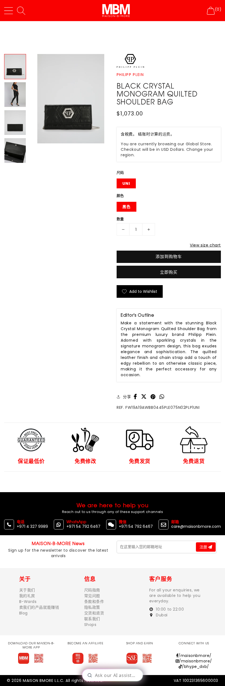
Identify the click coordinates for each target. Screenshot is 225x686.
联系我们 (92, 619)
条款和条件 (94, 601)
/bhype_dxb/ (195, 666)
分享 (127, 396)
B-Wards (28, 601)
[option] (71, 98)
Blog (23, 613)
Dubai (161, 615)
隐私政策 (92, 607)
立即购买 (169, 272)
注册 (203, 547)
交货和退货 (94, 613)
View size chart (205, 245)
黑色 (126, 206)
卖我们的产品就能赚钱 (39, 607)
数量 (120, 219)
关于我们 (27, 590)
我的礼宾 (27, 596)
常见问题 (92, 596)
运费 (166, 134)
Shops (90, 624)
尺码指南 (92, 590)
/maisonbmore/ (195, 655)
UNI (126, 183)
